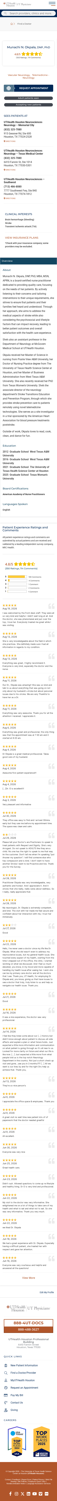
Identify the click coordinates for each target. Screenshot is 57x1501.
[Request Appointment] (28, 88)
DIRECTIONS (10, 141)
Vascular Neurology (19, 75)
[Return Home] (17, 4)
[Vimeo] (41, 1494)
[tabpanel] (28, 390)
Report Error (26, 1479)
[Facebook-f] (11, 1494)
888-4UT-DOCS (28, 1323)
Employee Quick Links (37, 1481)
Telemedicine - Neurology (36, 76)
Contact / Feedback (12, 1479)
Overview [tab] (7, 260)
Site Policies (22, 1481)
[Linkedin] (29, 1494)
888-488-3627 (28, 1329)
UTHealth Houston (36, 1473)
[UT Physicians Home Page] (11, 24)
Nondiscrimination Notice (15, 1483)
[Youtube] (35, 1494)
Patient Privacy (38, 1479)
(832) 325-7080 (13, 129)
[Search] (5, 13)
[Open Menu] (52, 3)
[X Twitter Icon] (23, 1494)
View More (28, 1277)
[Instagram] (17, 1494)
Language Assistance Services (39, 1483)
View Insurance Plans (21, 237)
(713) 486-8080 (13, 186)
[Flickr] (47, 1494)
